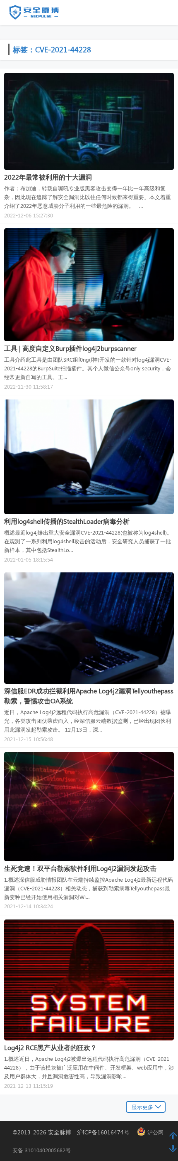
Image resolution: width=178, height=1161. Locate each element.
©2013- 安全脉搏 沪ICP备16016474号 (73, 1132)
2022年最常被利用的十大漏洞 (48, 177)
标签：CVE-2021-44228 (52, 49)
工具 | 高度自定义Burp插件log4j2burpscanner (70, 348)
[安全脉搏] (40, 14)
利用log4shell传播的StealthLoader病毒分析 (67, 521)
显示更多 (142, 1106)
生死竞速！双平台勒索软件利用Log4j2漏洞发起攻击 (80, 868)
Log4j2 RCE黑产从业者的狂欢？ (50, 1047)
